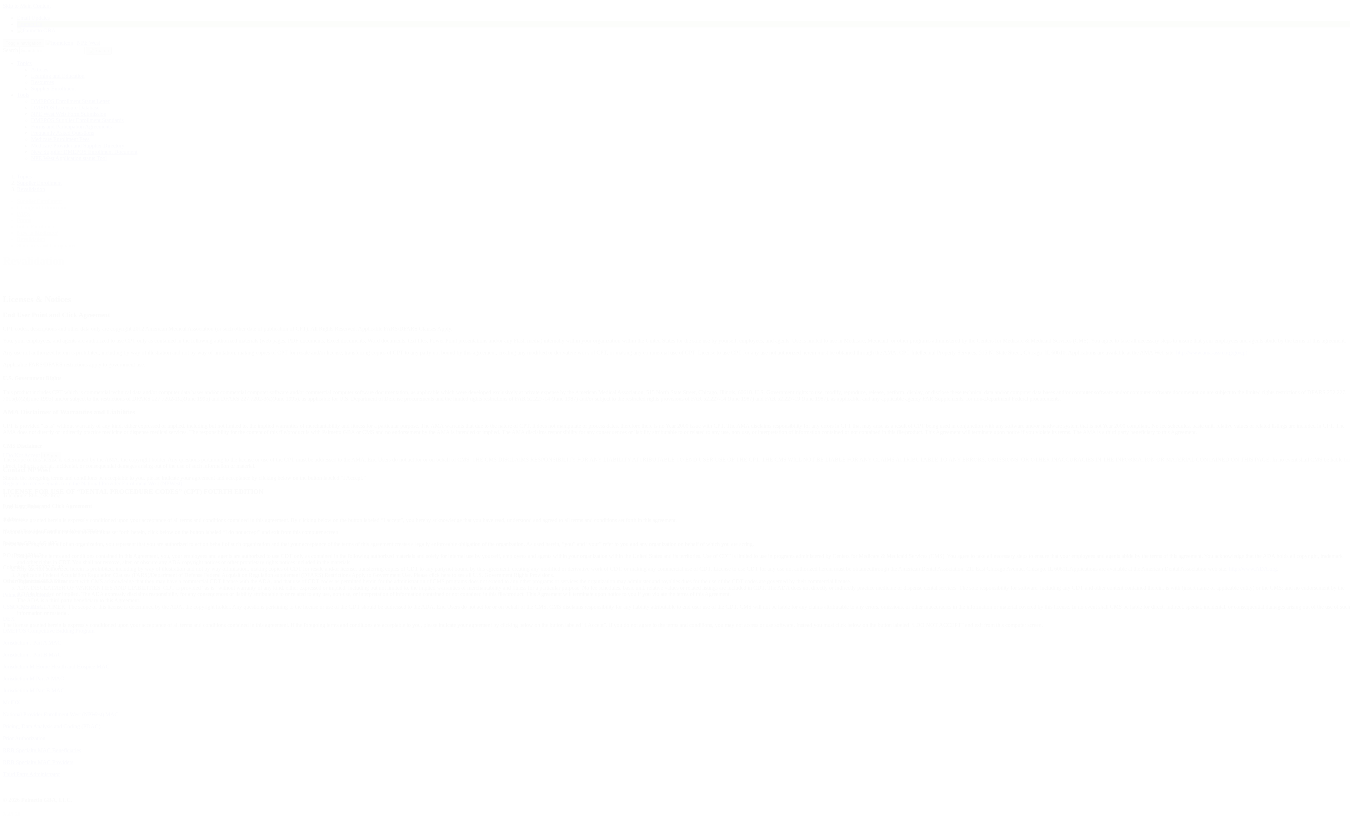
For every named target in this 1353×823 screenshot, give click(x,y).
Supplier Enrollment (53, 89)
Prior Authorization (24, 738)
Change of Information (42, 208)
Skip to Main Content (27, 6)
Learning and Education (58, 76)
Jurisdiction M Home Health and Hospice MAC (56, 667)
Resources (42, 82)
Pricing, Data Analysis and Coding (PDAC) (51, 726)
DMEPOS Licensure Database (65, 108)
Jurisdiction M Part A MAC (33, 678)
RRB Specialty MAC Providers (38, 762)
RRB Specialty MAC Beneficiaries (42, 750)
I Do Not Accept (21, 455)
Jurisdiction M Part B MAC (33, 690)
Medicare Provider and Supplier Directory (77, 146)
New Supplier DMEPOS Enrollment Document (84, 152)
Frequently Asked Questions (62, 133)
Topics (24, 63)
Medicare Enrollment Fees (60, 139)
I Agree (51, 455)
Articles (39, 70)
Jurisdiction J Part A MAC (32, 643)
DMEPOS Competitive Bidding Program (48, 631)
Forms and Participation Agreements (71, 127)
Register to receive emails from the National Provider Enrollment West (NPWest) (92, 483)
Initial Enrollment (36, 227)
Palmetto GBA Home (27, 595)
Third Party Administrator (31, 774)
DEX (9, 619)
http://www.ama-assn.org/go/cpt (1211, 353)
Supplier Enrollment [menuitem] (39, 201)
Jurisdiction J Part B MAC (32, 655)
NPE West (88, 43)
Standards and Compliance (46, 246)
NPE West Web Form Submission (68, 114)
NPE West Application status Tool (69, 158)
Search (10, 50)
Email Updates (33, 18)
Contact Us (29, 24)
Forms (24, 220)
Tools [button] (23, 95)
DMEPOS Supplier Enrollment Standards (77, 120)
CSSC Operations (23, 607)
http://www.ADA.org (1253, 569)
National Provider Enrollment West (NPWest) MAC (60, 714)
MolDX (11, 702)
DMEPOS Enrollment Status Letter (70, 101)
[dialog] (676, 377)
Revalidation (31, 189)
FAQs (23, 214)
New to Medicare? (37, 233)
